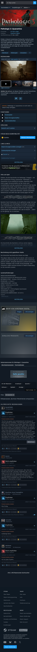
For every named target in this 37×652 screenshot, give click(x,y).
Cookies (6, 622)
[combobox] (19, 2)
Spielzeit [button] (13, 387)
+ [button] (29, 53)
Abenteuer (5, 53)
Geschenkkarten (8, 606)
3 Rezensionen (8, 457)
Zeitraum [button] (4, 387)
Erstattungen (7, 625)
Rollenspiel (14, 53)
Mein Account (24, 622)
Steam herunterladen (25, 613)
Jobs (21, 597)
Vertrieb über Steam (9, 603)
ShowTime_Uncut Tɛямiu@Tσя (14, 492)
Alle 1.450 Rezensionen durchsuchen (18, 572)
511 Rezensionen (17, 547)
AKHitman (8, 545)
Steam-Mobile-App (10, 647)
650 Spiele (7, 494)
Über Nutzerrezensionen (7, 365)
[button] (5, 7)
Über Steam (7, 594)
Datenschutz (7, 613)
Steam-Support (24, 619)
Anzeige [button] (21, 387)
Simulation (23, 53)
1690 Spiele (8, 547)
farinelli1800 (9, 407)
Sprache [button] (27, 383)
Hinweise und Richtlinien (10, 619)
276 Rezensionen (9, 409)
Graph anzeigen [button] (30, 390)
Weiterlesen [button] (31, 442)
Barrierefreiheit (8, 616)
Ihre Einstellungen (19, 365)
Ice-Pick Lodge (15, 31)
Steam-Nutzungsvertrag (10, 597)
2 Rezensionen (8, 521)
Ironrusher (8, 520)
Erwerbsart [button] (18, 383)
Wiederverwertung (25, 603)
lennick (7, 456)
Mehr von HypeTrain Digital (18, 309)
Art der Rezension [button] (6, 383)
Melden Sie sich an (6, 91)
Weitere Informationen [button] (27, 137)
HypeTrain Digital (15, 33)
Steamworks (7, 600)
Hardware (22, 600)
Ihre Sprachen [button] (9, 395)
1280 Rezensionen (16, 494)
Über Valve (23, 594)
